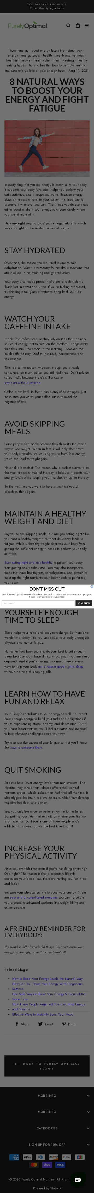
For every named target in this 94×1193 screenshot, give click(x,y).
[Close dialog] (92, 587)
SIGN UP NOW (83, 603)
